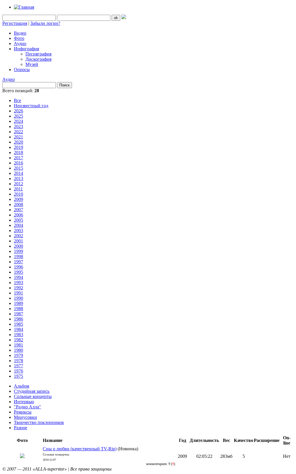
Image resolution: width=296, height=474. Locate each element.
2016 (18, 162)
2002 (18, 235)
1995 (18, 272)
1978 (18, 360)
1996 (18, 266)
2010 (18, 194)
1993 (18, 282)
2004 (18, 225)
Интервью (24, 401)
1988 (18, 308)
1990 (18, 298)
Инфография (26, 48)
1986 (18, 318)
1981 (18, 344)
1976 (18, 371)
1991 (18, 292)
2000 (18, 246)
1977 (18, 365)
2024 (18, 121)
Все (17, 100)
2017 (18, 157)
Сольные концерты (33, 396)
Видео (20, 33)
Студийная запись (31, 391)
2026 (18, 110)
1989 (18, 303)
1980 (18, 350)
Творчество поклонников (39, 422)
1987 (18, 313)
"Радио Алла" (27, 406)
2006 (18, 214)
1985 (18, 324)
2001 (18, 240)
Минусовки (25, 417)
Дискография (38, 59)
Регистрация (14, 23)
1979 (18, 355)
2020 (18, 142)
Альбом (21, 386)
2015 (18, 168)
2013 (18, 178)
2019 (18, 147)
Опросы (22, 69)
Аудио (20, 43)
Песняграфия (38, 53)
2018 (18, 152)
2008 (18, 204)
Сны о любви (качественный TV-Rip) (79, 448)
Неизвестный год (31, 105)
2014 (18, 173)
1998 (18, 256)
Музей (31, 64)
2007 (18, 209)
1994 (18, 277)
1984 (18, 329)
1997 (18, 261)
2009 (18, 199)
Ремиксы (23, 412)
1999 (18, 251)
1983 (18, 334)
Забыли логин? (45, 23)
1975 (18, 376)
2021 (18, 136)
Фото (19, 38)
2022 (18, 131)
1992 (18, 287)
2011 (18, 188)
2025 (18, 116)
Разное (20, 427)
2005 (18, 220)
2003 (18, 230)
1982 (18, 339)
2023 (18, 126)
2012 (18, 183)
